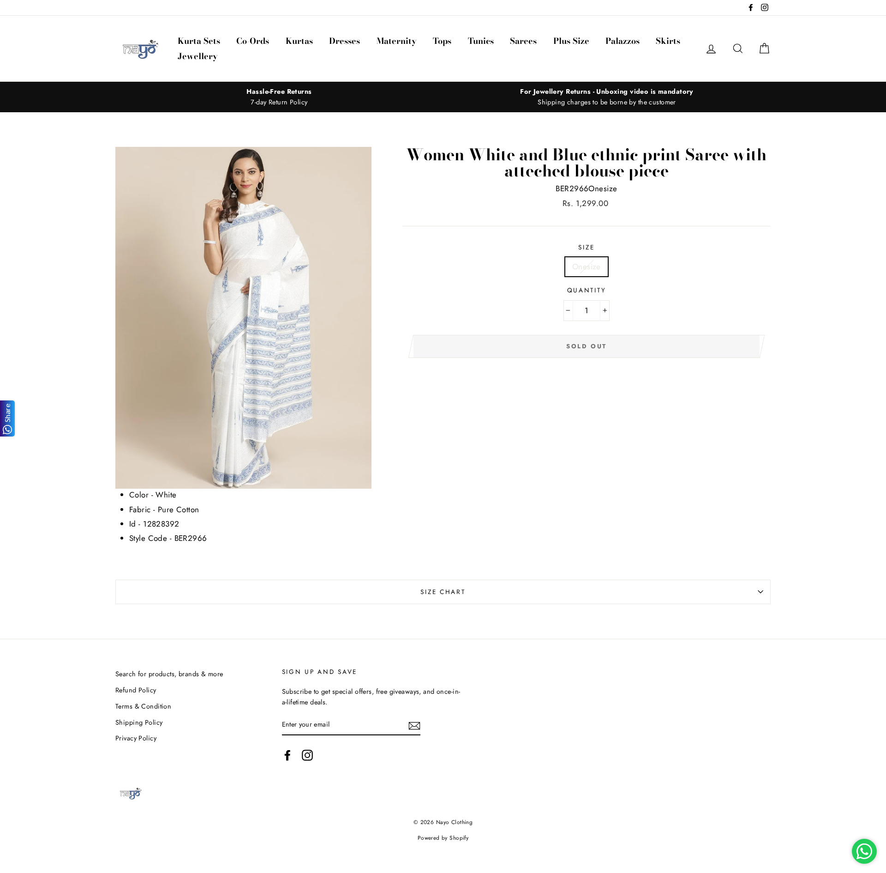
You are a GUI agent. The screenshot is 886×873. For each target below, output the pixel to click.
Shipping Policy (138, 722)
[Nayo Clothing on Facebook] (287, 755)
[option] (279, 97)
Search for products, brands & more (169, 674)
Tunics (481, 41)
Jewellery (198, 56)
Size (586, 247)
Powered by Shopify (443, 838)
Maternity (397, 41)
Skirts (668, 41)
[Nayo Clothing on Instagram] (307, 755)
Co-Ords (252, 41)
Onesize (586, 266)
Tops (442, 41)
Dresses (344, 41)
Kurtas (299, 41)
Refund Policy (135, 690)
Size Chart (442, 591)
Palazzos (622, 41)
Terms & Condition (143, 706)
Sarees (523, 41)
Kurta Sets (199, 41)
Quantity (586, 290)
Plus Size (571, 41)
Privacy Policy (135, 738)
